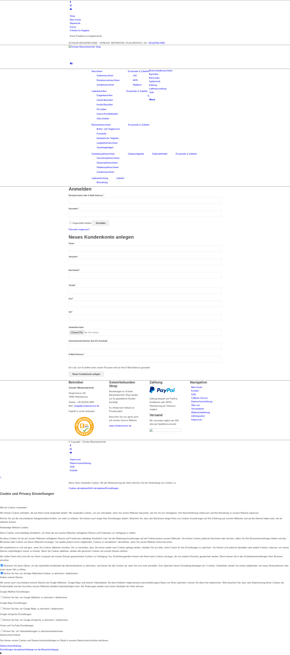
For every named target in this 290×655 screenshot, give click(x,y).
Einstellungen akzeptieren (12, 649)
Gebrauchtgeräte (136, 154)
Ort (70, 312)
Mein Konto (75, 19)
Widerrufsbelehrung (200, 412)
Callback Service (199, 398)
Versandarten (197, 408)
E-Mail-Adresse (77, 354)
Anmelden (101, 223)
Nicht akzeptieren (96, 488)
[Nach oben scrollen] (0, 477)
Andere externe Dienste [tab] (11, 577)
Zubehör (120, 178)
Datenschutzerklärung (201, 401)
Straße (72, 285)
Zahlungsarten (198, 416)
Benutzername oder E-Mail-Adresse (86, 195)
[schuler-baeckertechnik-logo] (94, 47)
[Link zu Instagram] (71, 5)
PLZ (71, 299)
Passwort (74, 209)
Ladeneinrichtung (100, 178)
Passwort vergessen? (79, 229)
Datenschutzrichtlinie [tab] (10, 635)
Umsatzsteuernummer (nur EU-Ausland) (88, 341)
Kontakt (195, 391)
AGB (193, 394)
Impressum (196, 419)
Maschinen (97, 71)
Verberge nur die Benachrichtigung (41, 649)
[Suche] (148, 96)
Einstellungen (111, 488)
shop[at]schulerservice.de (86, 406)
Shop (72, 16)
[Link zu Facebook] (70, 2)
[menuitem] (145, 16)
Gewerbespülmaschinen (103, 154)
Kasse (73, 27)
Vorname (73, 257)
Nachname (74, 270)
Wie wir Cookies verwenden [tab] (13, 507)
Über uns (195, 405)
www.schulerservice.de (120, 425)
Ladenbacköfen (99, 91)
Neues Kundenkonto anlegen (86, 374)
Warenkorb (75, 23)
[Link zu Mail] (71, 9)
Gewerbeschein (76, 327)
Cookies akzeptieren (78, 488)
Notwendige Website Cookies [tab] (14, 527)
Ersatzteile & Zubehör (138, 71)
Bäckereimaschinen (101, 125)
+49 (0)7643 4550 (156, 43)
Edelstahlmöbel (159, 154)
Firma (71, 243)
